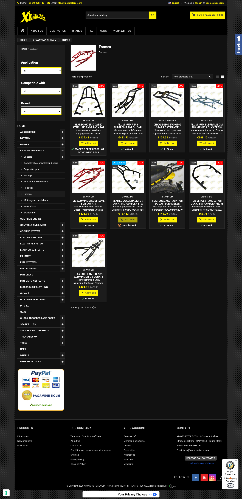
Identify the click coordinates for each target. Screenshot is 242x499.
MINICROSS (26, 274)
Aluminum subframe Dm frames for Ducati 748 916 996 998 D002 (207, 127)
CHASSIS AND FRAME (32, 150)
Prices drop (23, 436)
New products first (193, 77)
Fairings (28, 175)
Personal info (130, 436)
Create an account (215, 3)
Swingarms (29, 212)
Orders (127, 445)
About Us (37, 30)
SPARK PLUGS (28, 324)
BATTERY (25, 138)
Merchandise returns (134, 441)
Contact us (58, 30)
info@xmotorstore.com (69, 3)
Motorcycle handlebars (36, 200)
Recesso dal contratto (200, 458)
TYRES (23, 343)
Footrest (28, 187)
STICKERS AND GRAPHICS (34, 330)
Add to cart (88, 143)
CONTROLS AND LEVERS (33, 225)
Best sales (22, 445)
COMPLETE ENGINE (30, 219)
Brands (77, 30)
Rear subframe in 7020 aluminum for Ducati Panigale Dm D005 (88, 277)
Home (21, 126)
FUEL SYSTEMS (28, 262)
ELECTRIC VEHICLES (31, 237)
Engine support (32, 169)
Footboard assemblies (36, 181)
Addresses (129, 454)
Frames (28, 194)
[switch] (230, 485)
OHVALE (24, 293)
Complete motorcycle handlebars (41, 163)
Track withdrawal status (200, 463)
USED (23, 349)
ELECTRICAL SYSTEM (31, 243)
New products (24, 441)
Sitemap (75, 454)
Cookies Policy (78, 464)
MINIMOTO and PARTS (32, 281)
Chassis (28, 156)
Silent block (30, 206)
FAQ (91, 30)
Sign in (198, 3)
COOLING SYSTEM (30, 231)
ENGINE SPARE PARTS (32, 250)
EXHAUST (25, 256)
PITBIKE (24, 305)
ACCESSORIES (27, 132)
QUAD (23, 312)
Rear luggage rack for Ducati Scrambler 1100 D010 (127, 203)
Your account (135, 428)
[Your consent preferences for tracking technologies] (6, 492)
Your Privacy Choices (132, 494)
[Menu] (236, 461)
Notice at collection (98, 494)
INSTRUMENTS (28, 268)
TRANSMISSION (29, 336)
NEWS (103, 30)
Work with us (122, 30)
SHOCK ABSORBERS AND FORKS (37, 318)
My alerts (128, 464)
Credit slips (129, 450)
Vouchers (128, 459)
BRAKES (24, 144)
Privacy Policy (77, 459)
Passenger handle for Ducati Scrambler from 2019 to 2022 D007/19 (207, 203)
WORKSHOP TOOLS (30, 361)
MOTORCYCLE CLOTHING (34, 287)
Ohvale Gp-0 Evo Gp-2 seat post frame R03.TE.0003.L (167, 127)
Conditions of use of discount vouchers (91, 450)
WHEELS (24, 355)
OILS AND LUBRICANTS (33, 299)
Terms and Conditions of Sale (86, 436)
